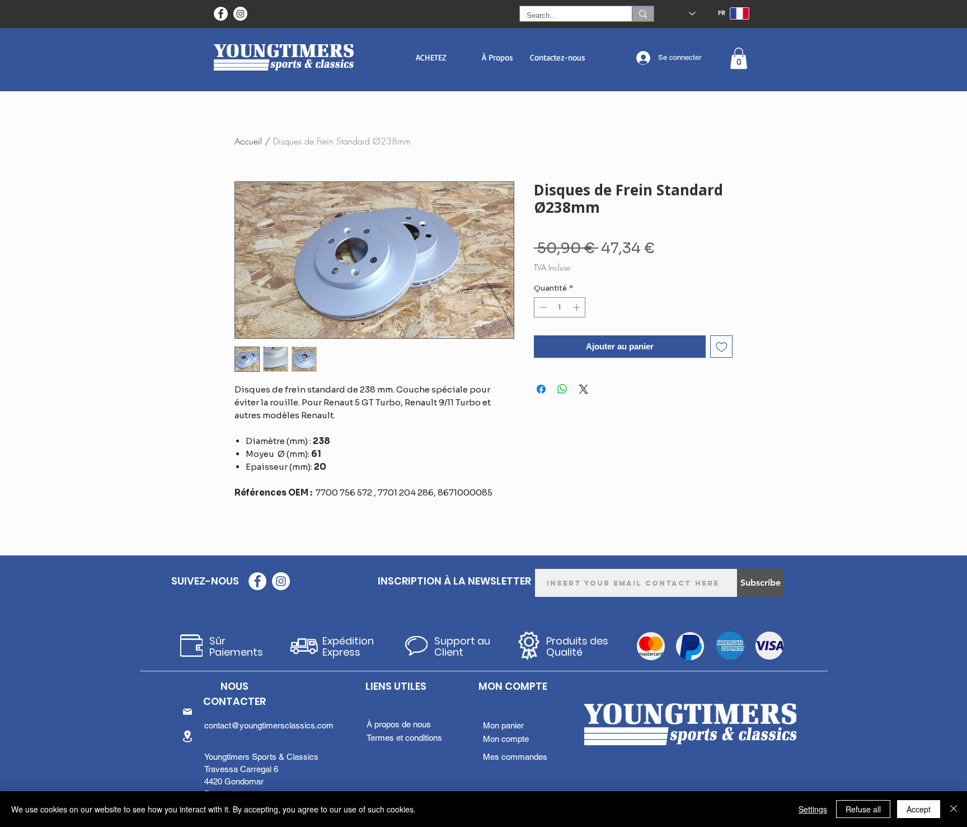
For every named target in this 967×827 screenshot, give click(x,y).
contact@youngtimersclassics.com (269, 725)
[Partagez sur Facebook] (541, 389)
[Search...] (643, 13)
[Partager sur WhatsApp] (562, 389)
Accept (919, 809)
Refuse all (863, 809)
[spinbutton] (560, 307)
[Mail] (187, 711)
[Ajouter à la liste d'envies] (721, 346)
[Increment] (577, 307)
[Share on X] (583, 389)
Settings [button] (813, 809)
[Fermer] (953, 809)
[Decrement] (542, 307)
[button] (431, 57)
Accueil (248, 141)
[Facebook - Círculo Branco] (221, 14)
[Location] (187, 736)
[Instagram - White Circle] (240, 14)
